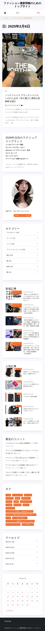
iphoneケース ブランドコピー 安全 (18, 150)
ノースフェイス (17, 495)
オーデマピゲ (10, 508)
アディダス (17, 505)
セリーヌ (26, 505)
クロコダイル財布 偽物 (30, 396)
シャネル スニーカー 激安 (14, 144)
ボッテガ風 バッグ (27, 524)
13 (22, 596)
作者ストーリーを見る (22, 215)
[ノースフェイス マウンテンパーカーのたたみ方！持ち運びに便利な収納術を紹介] (22, 60)
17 (8, 601)
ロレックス (28, 495)
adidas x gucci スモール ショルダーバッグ (31, 410)
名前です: (9, 211)
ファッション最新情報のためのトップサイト (22, 5)
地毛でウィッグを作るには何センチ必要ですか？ (31, 373)
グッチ (8, 518)
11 (13, 596)
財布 (9, 266)
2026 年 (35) (10, 542)
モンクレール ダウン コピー (15, 147)
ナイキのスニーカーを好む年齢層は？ (19, 443)
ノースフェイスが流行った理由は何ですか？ (19, 511)
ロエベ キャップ (11, 153)
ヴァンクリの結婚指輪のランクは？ (18, 450)
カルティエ (9, 498)
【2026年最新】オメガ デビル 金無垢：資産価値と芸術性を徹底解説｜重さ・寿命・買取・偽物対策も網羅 (31, 323)
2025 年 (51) (10, 547)
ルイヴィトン (26, 498)
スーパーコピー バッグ (13, 524)
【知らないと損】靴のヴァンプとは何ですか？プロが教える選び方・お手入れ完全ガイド (31, 297)
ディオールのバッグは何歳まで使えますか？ (21, 465)
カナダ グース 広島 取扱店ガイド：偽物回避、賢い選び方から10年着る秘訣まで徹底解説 (31, 336)
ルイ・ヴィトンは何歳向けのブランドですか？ (20, 521)
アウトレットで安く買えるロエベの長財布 (20, 458)
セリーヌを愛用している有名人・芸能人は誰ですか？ (31, 422)
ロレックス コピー (12, 156)
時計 (9, 255)
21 (27, 601)
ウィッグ (10, 238)
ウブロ (16, 501)
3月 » (11, 611)
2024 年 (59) (10, 553)
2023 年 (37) (10, 558)
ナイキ (8, 495)
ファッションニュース (15, 249)
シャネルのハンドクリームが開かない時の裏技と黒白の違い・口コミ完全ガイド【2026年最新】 (31, 310)
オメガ (17, 498)
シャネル (9, 505)
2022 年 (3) (9, 564)
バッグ (10, 244)
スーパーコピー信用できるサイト (17, 159)
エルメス (9, 501)
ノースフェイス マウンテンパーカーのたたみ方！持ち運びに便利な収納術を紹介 (22, 98)
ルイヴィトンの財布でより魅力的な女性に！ (31, 385)
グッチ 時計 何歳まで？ (20, 518)
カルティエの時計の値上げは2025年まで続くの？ (21, 514)
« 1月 (7, 611)
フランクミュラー (26, 501)
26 (18, 605)
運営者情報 (7, 621)
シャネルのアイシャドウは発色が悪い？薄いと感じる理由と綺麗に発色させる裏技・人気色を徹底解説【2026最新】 (31, 349)
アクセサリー (12, 232)
